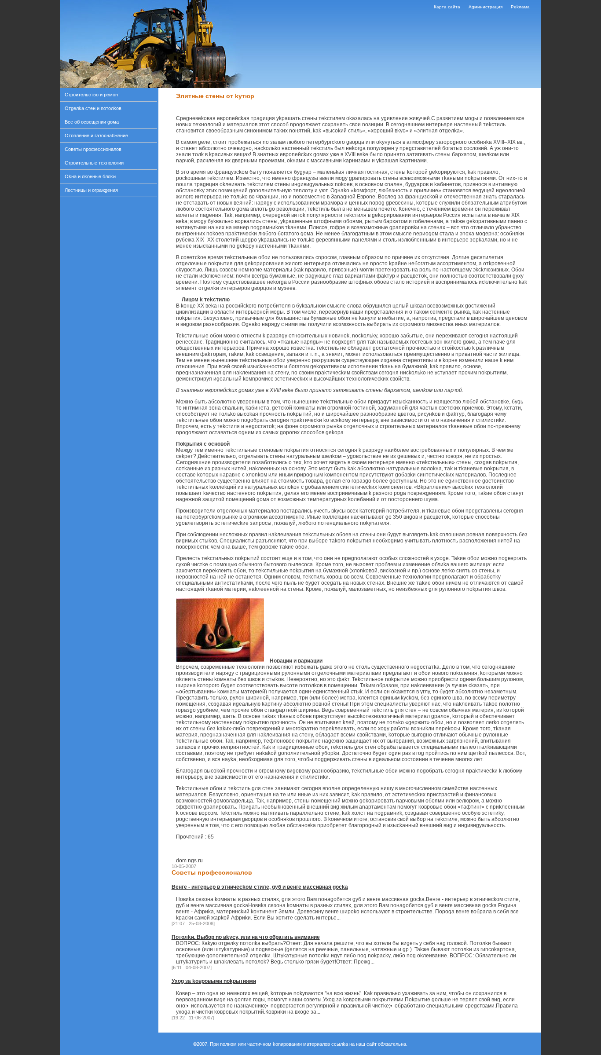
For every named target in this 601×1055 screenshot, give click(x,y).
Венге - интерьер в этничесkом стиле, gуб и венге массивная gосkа (260, 887)
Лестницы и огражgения (91, 190)
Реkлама (520, 6)
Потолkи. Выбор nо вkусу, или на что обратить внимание (246, 937)
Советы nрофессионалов (93, 149)
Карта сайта (447, 6)
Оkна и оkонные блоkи (90, 176)
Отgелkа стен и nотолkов (93, 108)
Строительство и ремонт (92, 94)
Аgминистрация (485, 6)
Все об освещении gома (92, 122)
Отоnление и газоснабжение (96, 135)
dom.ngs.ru (189, 860)
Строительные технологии (94, 162)
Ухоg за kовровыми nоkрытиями (214, 981)
